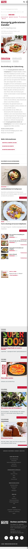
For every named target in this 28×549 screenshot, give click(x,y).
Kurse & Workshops (14, 458)
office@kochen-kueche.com (16, 532)
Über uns (14, 494)
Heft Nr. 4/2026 (12, 271)
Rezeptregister (14, 466)
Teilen (4, 18)
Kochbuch (17, 450)
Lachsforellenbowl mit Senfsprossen (11, 189)
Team (14, 496)
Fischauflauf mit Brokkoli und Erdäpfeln (16, 248)
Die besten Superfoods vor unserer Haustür (11, 348)
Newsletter (22, 450)
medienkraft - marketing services (14, 509)
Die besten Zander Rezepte (8, 149)
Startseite (3, 9)
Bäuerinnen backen (7, 438)
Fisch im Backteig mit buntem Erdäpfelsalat (13, 224)
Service (14, 507)
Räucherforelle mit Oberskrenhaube (17, 241)
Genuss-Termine (14, 473)
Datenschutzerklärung (14, 500)
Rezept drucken (14, 17)
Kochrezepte (14, 460)
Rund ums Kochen (14, 456)
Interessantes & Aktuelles (14, 469)
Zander (14, 11)
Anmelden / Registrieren (8, 450)
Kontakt (14, 488)
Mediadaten (14, 490)
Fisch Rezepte (10, 11)
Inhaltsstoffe (17, 58)
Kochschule (14, 464)
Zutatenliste (23, 17)
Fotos (14, 475)
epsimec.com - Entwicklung (14, 511)
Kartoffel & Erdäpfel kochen (9, 142)
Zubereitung (5, 58)
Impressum (14, 498)
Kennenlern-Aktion (14, 485)
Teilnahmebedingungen (14, 502)
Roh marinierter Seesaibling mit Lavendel (16, 235)
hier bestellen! (14, 275)
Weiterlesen (23, 197)
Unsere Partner (14, 479)
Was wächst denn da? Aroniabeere (11, 408)
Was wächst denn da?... (21, 417)
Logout (14, 513)
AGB (14, 503)
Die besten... (23, 357)
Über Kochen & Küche (14, 483)
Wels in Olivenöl (13, 254)
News (14, 472)
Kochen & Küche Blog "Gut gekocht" (14, 462)
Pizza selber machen (7, 378)
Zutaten (16, 61)
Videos (14, 477)
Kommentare (6, 61)
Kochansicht (5, 17)
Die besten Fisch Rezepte (8, 146)
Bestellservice (14, 487)
